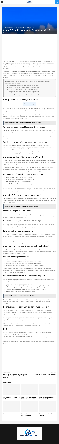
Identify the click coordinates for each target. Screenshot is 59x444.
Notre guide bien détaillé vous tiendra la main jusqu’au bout (18, 336)
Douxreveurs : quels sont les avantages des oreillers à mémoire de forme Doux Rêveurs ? (15, 375)
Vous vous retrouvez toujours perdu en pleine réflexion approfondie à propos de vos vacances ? (27, 332)
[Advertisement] (29, 49)
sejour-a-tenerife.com (24, 323)
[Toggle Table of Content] (32, 104)
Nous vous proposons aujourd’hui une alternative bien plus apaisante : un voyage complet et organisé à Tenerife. (29, 342)
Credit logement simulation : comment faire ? (46, 398)
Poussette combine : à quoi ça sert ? (45, 374)
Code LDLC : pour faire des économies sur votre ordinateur (28, 415)
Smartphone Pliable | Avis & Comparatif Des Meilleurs (28, 398)
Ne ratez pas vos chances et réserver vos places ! (15, 334)
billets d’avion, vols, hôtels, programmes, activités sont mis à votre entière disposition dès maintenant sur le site (29, 338)
